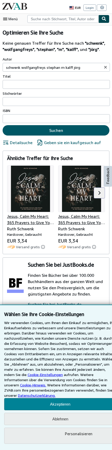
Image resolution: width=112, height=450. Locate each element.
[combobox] (62, 19)
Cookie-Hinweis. (33, 385)
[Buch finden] (104, 19)
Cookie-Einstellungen (45, 374)
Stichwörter (12, 93)
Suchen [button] (56, 130)
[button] (105, 67)
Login (90, 8)
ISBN (6, 110)
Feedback (108, 176)
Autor (7, 59)
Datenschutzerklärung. (36, 395)
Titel (7, 76)
